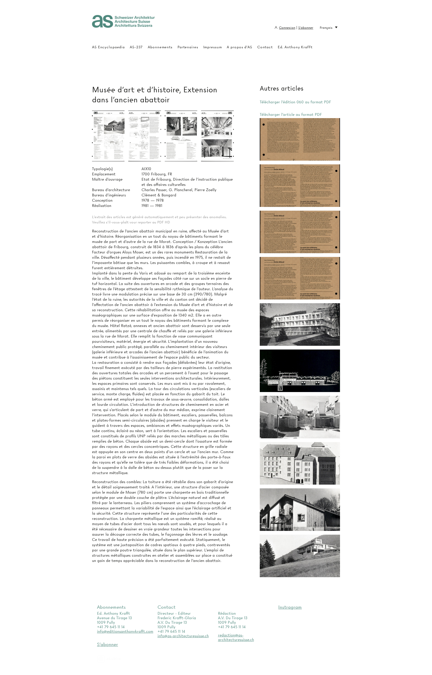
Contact (265, 47)
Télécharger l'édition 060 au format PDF (295, 102)
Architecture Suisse (123, 24)
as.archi (115, 659)
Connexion (287, 28)
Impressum (212, 47)
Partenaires (188, 47)
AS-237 (136, 47)
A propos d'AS (239, 47)
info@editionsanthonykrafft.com (125, 631)
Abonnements (160, 47)
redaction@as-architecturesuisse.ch (236, 637)
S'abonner (305, 28)
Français (326, 28)
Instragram (290, 607)
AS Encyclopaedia (108, 47)
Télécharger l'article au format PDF (291, 114)
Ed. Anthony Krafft (295, 47)
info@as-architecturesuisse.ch (183, 636)
